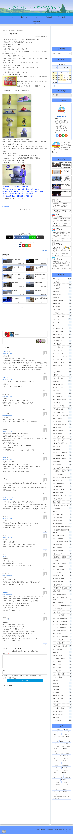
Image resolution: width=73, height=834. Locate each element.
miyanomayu (61, 116)
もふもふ (5, 592)
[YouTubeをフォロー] (23, 245)
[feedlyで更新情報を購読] (26, 245)
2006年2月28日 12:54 (7, 431)
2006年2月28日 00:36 (7, 353)
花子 (3, 377)
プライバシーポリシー (59, 829)
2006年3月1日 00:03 (7, 537)
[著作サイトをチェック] (20, 245)
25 (59, 80)
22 (70, 77)
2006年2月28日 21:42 (7, 499)
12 (61, 75)
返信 (45, 373)
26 (61, 80)
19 (61, 77)
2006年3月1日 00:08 (7, 575)
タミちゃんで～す (7, 497)
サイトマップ (69, 829)
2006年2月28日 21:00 (7, 481)
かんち (4, 351)
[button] (40, 237)
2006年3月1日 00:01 (7, 518)
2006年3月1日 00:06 (7, 556)
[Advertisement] (24, 221)
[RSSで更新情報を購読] (29, 245)
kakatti (4, 457)
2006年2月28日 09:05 (7, 415)
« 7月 (53, 86)
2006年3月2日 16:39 (7, 594)
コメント (5, 653)
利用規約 (43, 829)
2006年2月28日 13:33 (7, 459)
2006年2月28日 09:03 (7, 396)
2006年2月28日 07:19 (7, 379)
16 (53, 77)
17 (56, 77)
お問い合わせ (50, 829)
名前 (3, 670)
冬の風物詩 (6, 206)
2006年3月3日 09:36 (7, 619)
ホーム (38, 829)
